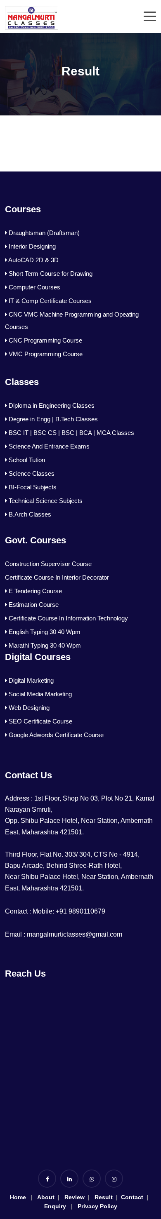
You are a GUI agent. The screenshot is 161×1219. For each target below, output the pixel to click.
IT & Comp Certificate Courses (49, 300)
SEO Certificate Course (39, 721)
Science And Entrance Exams (48, 446)
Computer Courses (33, 287)
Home (18, 1197)
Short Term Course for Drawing (49, 273)
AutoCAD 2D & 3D (33, 259)
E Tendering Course (34, 590)
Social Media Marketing (39, 694)
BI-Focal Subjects (32, 487)
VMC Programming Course (45, 353)
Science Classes (30, 473)
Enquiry (55, 1206)
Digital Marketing (30, 680)
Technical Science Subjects (45, 500)
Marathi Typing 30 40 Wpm (44, 645)
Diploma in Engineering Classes (51, 405)
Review (74, 1197)
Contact (131, 1197)
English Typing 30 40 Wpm (43, 631)
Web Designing (28, 707)
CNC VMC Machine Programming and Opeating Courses (72, 320)
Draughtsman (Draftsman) (43, 232)
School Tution (26, 459)
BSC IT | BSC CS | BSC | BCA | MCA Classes (70, 432)
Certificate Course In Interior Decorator (57, 577)
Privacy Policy (97, 1206)
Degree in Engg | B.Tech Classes (52, 419)
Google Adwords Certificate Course (55, 734)
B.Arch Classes (29, 514)
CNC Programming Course (44, 340)
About (45, 1197)
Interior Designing (31, 246)
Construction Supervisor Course (48, 563)
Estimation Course (33, 604)
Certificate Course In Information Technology (67, 618)
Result (103, 1197)
